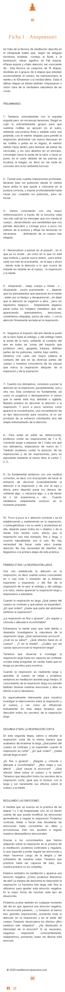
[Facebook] (8, 988)
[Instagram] (14, 988)
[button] (32, 20)
